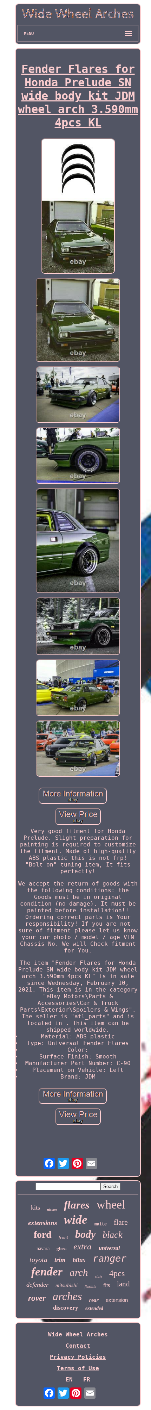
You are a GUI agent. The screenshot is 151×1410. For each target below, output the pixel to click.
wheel (111, 1204)
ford (43, 1234)
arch (79, 1272)
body (85, 1234)
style (98, 1276)
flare (121, 1222)
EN (69, 1379)
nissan (52, 1209)
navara (43, 1248)
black (113, 1235)
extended (94, 1308)
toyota (38, 1259)
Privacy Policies (78, 1357)
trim (60, 1259)
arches (67, 1296)
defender (37, 1284)
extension (117, 1300)
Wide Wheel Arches (78, 1334)
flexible (90, 1286)
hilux (79, 1260)
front (63, 1237)
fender (47, 1271)
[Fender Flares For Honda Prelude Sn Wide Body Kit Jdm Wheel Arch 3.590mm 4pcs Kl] (78, 207)
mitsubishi (66, 1285)
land (123, 1284)
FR (86, 1379)
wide (75, 1219)
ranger (109, 1258)
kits (35, 1207)
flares (77, 1205)
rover (37, 1298)
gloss (61, 1248)
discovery (65, 1307)
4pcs (117, 1273)
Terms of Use (78, 1368)
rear (94, 1300)
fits (106, 1285)
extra (82, 1246)
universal (109, 1248)
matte (100, 1224)
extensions (42, 1222)
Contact (78, 1345)
